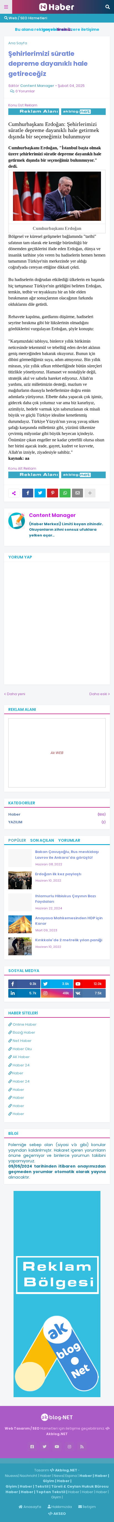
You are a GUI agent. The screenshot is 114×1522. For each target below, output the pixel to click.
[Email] (77, 493)
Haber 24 (21, 1065)
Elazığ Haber (23, 1032)
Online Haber (24, 1024)
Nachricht (29, 1475)
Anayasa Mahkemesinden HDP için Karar (69, 920)
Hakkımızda (61, 1506)
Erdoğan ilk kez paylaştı (58, 874)
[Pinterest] (52, 493)
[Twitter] (40, 493)
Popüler (17, 840)
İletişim (89, 1506)
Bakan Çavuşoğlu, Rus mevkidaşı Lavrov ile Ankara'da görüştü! (67, 854)
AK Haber (21, 1056)
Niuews (11, 1475)
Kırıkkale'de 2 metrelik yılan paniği (68, 940)
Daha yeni (16, 694)
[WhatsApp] (65, 493)
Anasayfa (32, 1506)
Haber (57, 814)
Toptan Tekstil (50, 1492)
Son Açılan (42, 840)
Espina (71, 1475)
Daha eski (98, 694)
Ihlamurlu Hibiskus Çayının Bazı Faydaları (65, 898)
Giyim (48, 1481)
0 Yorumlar (25, 91)
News (59, 1475)
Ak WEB (57, 752)
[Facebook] (27, 493)
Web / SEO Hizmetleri (27, 18)
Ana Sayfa (17, 43)
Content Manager (52, 515)
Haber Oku (22, 1049)
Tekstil (41, 1486)
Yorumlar (69, 840)
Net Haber (22, 1040)
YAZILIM (57, 822)
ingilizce (57, 1460)
